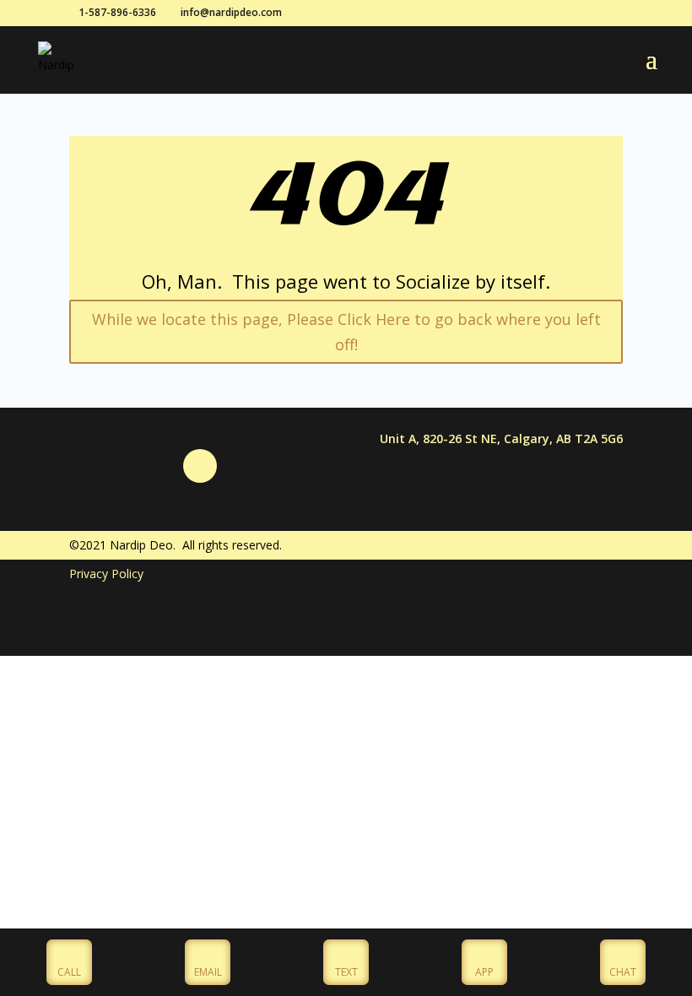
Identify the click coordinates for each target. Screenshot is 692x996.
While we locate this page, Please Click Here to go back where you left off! (346, 332)
